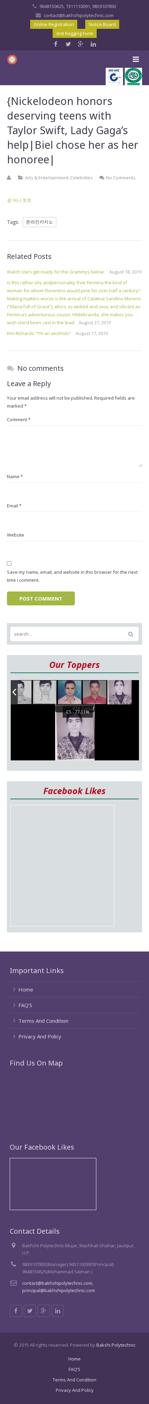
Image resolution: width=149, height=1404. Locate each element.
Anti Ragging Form (74, 33)
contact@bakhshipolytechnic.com (79, 15)
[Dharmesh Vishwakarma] (45, 692)
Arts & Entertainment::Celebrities (59, 177)
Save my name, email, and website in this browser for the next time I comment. (72, 576)
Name (15, 476)
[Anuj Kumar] (70, 692)
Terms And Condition (43, 1020)
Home (25, 989)
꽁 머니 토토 (19, 200)
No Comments (120, 177)
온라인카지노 (39, 222)
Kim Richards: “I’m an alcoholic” (39, 333)
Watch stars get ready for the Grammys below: (56, 272)
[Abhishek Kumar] (95, 692)
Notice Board (102, 24)
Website (15, 535)
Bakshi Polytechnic (115, 1345)
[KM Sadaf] (119, 692)
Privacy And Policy (39, 1036)
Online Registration (54, 24)
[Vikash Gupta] (20, 693)
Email (14, 506)
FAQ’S (25, 1005)
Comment (18, 419)
